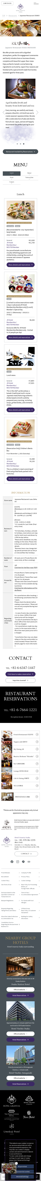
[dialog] (20, 1160)
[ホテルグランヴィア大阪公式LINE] (23, 861)
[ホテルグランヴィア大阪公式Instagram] (17, 861)
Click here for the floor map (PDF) (26, 567)
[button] (17, 144)
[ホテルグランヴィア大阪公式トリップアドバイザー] (29, 861)
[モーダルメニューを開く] (36, 3)
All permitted (22, 1166)
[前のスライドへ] (3, 112)
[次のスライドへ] (37, 112)
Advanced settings (22, 1177)
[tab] (11, 173)
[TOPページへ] (20, 8)
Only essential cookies (22, 1172)
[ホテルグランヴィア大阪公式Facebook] (12, 861)
